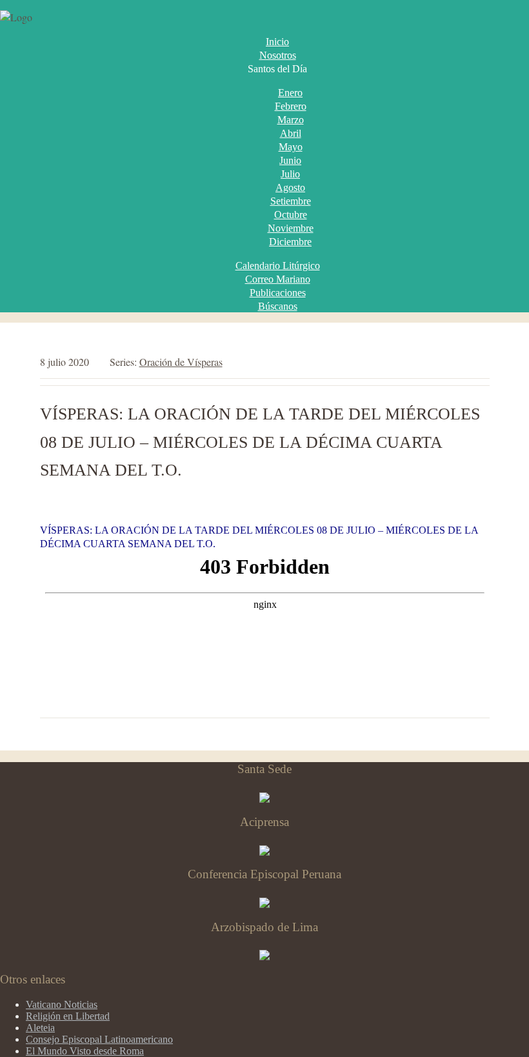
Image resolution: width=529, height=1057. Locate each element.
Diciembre (290, 241)
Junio (290, 160)
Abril (290, 133)
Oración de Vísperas (181, 361)
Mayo (291, 146)
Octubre (290, 214)
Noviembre (291, 228)
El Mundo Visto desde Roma (85, 1050)
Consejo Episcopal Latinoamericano (99, 1039)
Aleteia (40, 1027)
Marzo (290, 119)
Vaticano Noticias (61, 1004)
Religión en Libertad (68, 1016)
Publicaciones (278, 292)
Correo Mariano (277, 279)
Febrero (290, 106)
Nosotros (277, 55)
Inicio (277, 41)
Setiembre (290, 201)
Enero (290, 92)
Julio (290, 173)
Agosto (290, 187)
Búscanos (277, 306)
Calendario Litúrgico (277, 265)
